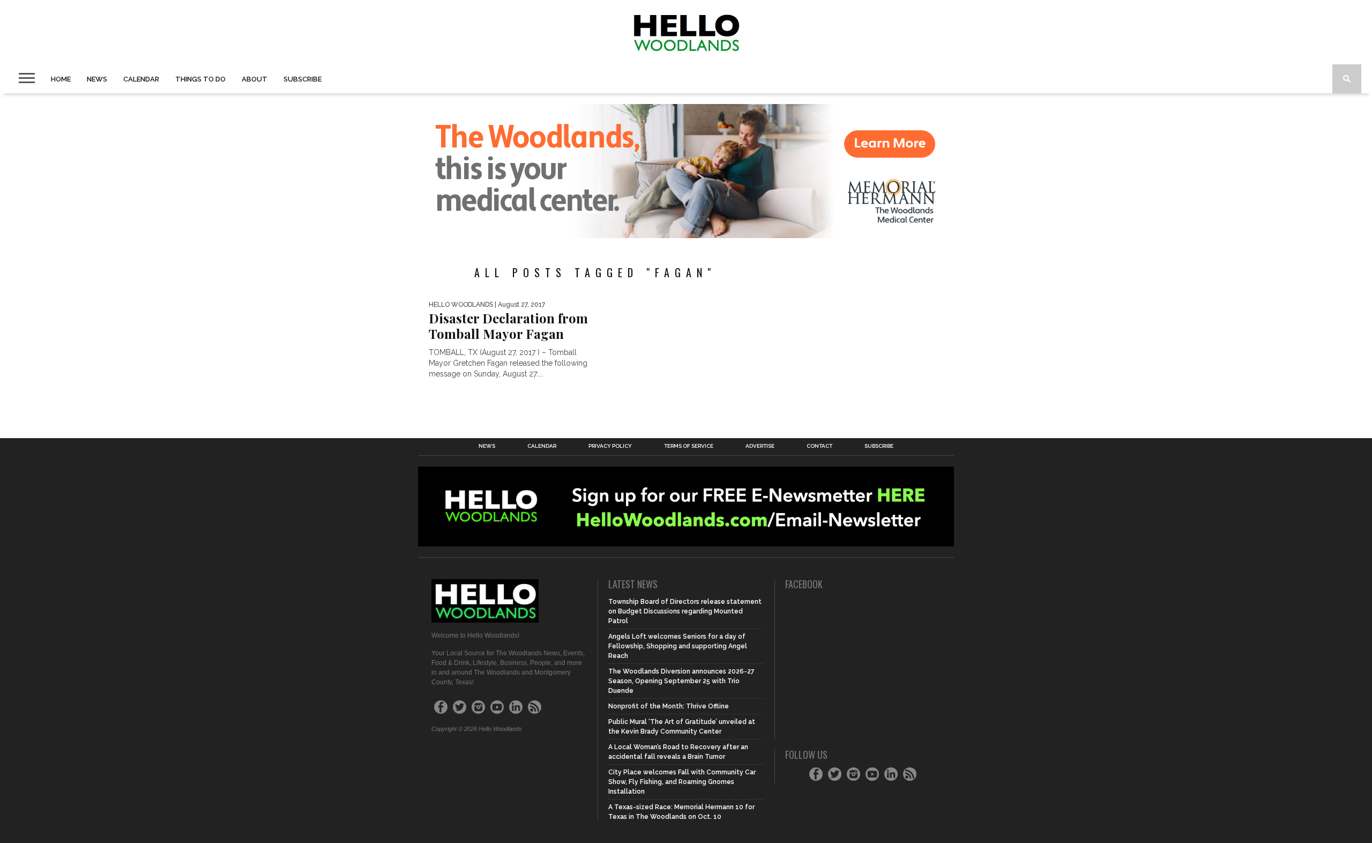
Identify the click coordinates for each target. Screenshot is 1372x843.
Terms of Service (688, 446)
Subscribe (303, 79)
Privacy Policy (610, 446)
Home (61, 79)
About (254, 79)
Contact (819, 446)
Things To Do (200, 79)
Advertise (759, 446)
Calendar (141, 79)
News (97, 79)
